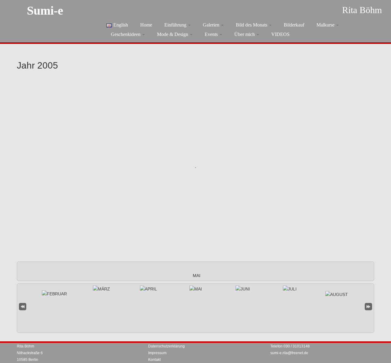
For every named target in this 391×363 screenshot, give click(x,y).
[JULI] (290, 289)
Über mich (245, 34)
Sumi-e (45, 10)
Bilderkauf (294, 24)
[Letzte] (368, 306)
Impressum (157, 353)
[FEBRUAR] (54, 293)
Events (212, 34)
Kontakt (154, 360)
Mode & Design (173, 34)
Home (146, 24)
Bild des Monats (252, 24)
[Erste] (22, 306)
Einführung (176, 24)
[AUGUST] (336, 294)
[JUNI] (243, 289)
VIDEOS (280, 34)
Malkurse (326, 24)
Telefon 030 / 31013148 (290, 346)
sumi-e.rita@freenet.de (289, 353)
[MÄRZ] (101, 289)
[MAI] (195, 289)
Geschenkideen (126, 34)
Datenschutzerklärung (166, 346)
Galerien (212, 24)
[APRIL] (148, 289)
